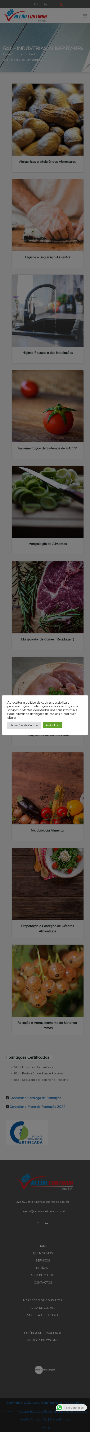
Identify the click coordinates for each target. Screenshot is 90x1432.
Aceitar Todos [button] (53, 725)
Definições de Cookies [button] (24, 725)
